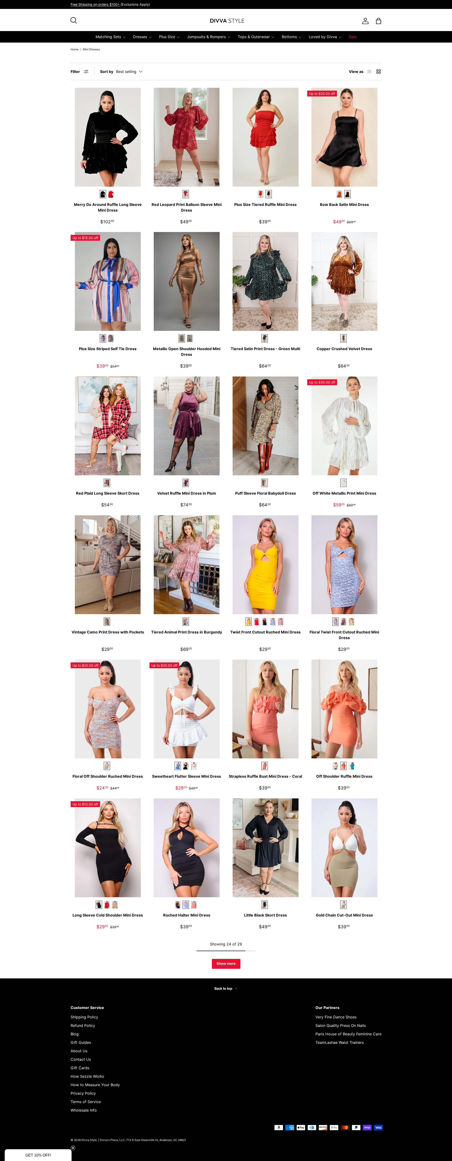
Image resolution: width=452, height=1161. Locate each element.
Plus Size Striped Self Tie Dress (108, 348)
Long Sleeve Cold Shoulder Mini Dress (108, 915)
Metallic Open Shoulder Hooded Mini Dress (186, 351)
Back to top (223, 988)
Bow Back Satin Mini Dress (344, 204)
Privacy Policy (83, 1093)
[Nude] (115, 905)
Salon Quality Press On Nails (340, 1025)
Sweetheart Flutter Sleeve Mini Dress (186, 776)
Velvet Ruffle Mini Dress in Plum (186, 493)
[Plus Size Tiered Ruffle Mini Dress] (265, 137)
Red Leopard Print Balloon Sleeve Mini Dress (187, 207)
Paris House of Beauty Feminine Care (348, 1034)
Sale (352, 36)
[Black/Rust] (111, 338)
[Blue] (272, 621)
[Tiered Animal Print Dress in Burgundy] (186, 564)
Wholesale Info (84, 1110)
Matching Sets (108, 36)
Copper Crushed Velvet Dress (344, 348)
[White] (335, 766)
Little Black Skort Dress (265, 915)
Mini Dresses (91, 49)
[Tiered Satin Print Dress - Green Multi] (265, 281)
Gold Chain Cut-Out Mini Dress (344, 915)
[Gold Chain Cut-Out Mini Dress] (344, 847)
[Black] (264, 621)
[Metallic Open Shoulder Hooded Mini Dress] (186, 281)
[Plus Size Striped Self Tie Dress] (108, 281)
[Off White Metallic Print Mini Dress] (344, 425)
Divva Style (89, 1140)
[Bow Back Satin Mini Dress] (344, 137)
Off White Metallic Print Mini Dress (344, 493)
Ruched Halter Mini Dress (186, 915)
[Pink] (343, 621)
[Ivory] (194, 766)
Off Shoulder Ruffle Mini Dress (344, 776)
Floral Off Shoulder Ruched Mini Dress (108, 776)
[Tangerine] (256, 621)
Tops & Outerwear (254, 36)
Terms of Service (86, 1101)
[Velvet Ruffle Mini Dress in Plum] (186, 425)
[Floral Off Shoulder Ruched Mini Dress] (108, 709)
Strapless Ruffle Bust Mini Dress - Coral (265, 776)
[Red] (111, 194)
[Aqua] (351, 766)
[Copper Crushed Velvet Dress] (344, 281)
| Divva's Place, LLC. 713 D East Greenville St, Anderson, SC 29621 (142, 1140)
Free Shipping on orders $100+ (96, 4)
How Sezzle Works (87, 1076)
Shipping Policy (84, 1017)
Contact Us (81, 1059)
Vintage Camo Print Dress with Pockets (108, 632)
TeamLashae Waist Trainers (339, 1042)
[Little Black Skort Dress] (265, 847)
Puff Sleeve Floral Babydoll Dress (265, 493)
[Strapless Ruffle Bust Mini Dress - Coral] (265, 709)
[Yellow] (351, 621)
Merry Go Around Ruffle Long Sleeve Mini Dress (108, 207)
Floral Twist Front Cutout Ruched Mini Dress (344, 635)
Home (74, 49)
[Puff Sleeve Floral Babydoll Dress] (265, 425)
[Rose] (280, 621)
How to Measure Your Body (95, 1084)
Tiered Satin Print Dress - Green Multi (265, 348)
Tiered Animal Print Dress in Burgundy (186, 632)
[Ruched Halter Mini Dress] (186, 847)
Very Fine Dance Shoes (335, 1017)
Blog (75, 1034)
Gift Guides (81, 1042)
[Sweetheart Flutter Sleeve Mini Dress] (186, 709)
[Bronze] (339, 194)
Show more (226, 963)
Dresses (140, 36)
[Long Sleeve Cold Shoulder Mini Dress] (108, 847)
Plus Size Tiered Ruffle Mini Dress (265, 204)
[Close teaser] (73, 1147)
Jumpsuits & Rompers (206, 36)
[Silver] (190, 338)
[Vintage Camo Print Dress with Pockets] (108, 564)
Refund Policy (83, 1025)
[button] (38, 1155)
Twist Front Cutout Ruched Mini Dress (265, 632)
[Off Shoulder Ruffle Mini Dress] (344, 709)
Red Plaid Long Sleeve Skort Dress (107, 493)
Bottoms (289, 36)
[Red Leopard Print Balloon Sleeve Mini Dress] (186, 137)
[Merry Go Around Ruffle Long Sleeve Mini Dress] (108, 137)
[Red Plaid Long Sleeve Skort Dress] (108, 425)
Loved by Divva (323, 36)
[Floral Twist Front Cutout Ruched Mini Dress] (344, 564)
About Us (79, 1051)
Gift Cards (80, 1067)
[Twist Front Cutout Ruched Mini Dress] (265, 564)
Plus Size (167, 36)
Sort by (106, 71)
